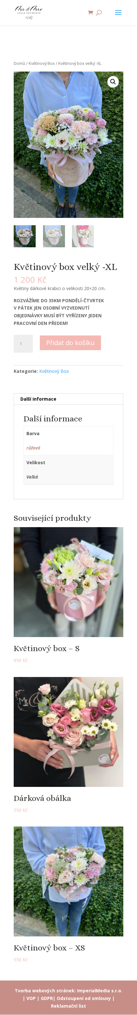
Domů (19, 63)
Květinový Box (42, 63)
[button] (113, 82)
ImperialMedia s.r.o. (99, 991)
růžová (33, 448)
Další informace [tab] (38, 399)
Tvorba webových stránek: (45, 991)
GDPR (47, 998)
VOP (31, 998)
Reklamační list (68, 1006)
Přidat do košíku (70, 342)
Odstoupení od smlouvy (84, 998)
